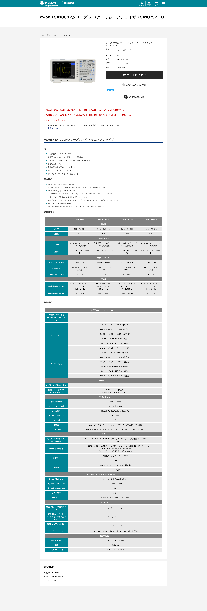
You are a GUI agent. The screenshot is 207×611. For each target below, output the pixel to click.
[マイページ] (149, 3)
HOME (42, 35)
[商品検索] (142, 3)
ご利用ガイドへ (52, 128)
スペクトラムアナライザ (61, 35)
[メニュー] (164, 3)
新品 (48, 35)
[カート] (156, 3)
